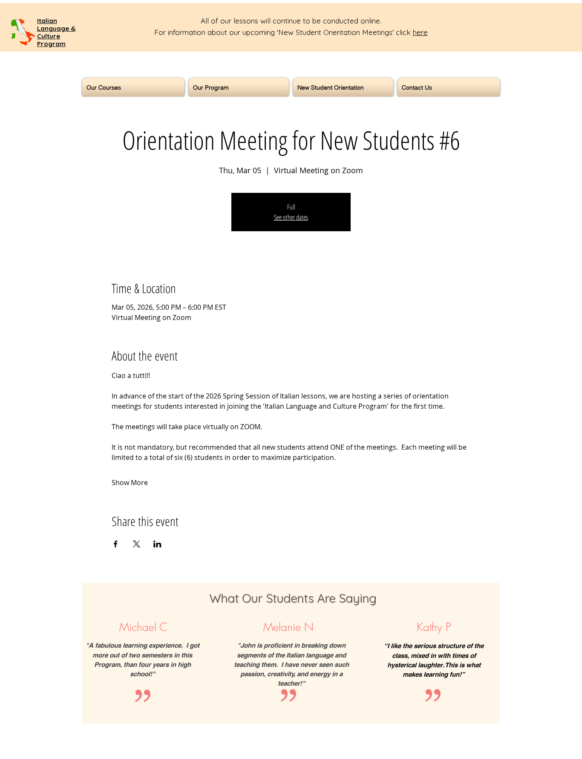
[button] (134, 87)
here (420, 32)
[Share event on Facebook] (116, 544)
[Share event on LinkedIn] (157, 544)
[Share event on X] (137, 544)
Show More (130, 482)
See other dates (291, 217)
